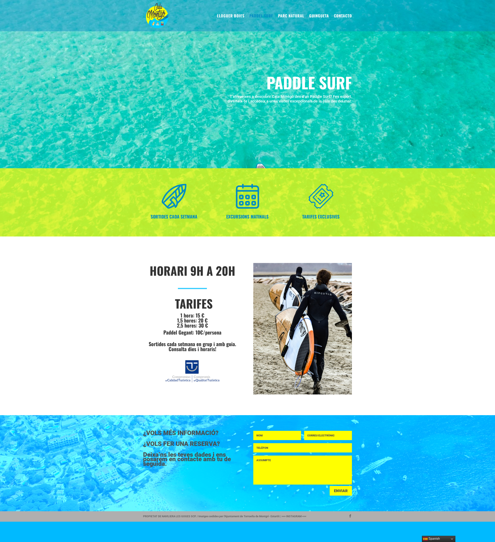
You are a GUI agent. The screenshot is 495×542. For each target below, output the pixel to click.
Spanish (434, 538)
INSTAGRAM (294, 516)
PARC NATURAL (291, 16)
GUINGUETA (319, 16)
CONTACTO (343, 16)
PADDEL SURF (261, 16)
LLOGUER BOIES (230, 16)
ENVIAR (341, 490)
